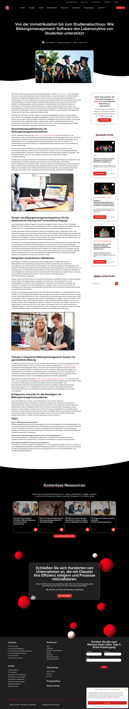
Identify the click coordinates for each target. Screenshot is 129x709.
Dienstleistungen (52, 8)
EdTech (95, 155)
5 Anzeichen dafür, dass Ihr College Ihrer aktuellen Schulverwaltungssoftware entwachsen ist (102, 246)
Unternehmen (76, 8)
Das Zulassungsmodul (68, 365)
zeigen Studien (62, 94)
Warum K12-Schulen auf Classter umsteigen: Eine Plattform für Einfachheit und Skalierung (104, 160)
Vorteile (40, 8)
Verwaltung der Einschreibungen (64, 42)
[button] (126, 689)
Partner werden (53, 686)
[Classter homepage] (7, 7)
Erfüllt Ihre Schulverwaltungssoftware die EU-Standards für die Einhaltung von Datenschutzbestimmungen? (104, 203)
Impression (118, 706)
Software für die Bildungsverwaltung (45, 135)
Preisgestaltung (88, 8)
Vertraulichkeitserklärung (110, 706)
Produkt (22, 8)
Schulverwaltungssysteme (104, 197)
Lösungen (32, 8)
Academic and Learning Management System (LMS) (52, 379)
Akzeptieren (107, 703)
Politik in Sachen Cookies (99, 706)
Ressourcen (64, 8)
